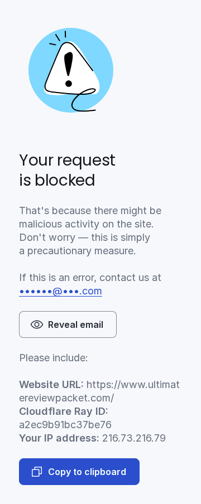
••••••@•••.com (60, 291)
